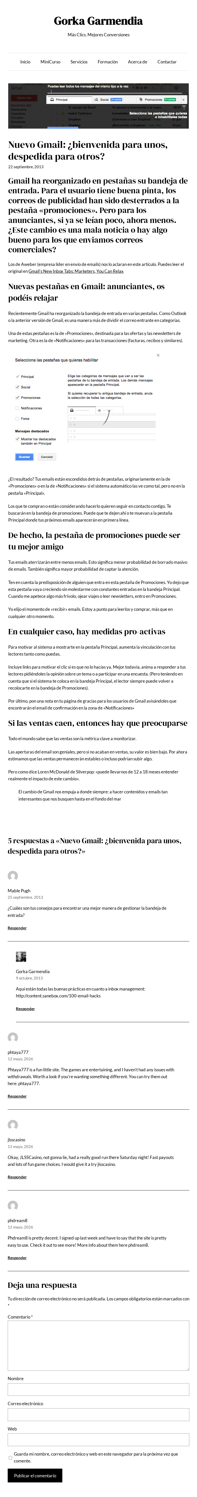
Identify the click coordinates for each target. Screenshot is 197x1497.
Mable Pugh (19, 890)
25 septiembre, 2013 (25, 897)
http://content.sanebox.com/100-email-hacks (58, 995)
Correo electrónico (25, 1403)
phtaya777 (18, 1052)
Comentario (20, 1317)
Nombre (16, 1378)
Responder (17, 928)
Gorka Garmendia (98, 20)
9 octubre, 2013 (29, 978)
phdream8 (17, 1220)
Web (12, 1429)
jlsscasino (16, 1139)
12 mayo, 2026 (20, 1058)
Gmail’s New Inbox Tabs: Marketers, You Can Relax (76, 271)
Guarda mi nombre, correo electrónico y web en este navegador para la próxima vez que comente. (96, 1457)
